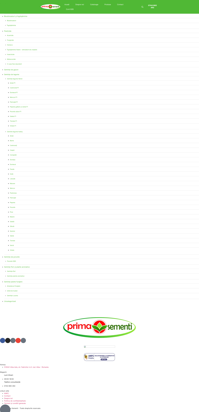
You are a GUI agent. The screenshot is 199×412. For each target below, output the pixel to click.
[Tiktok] (13, 340)
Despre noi (79, 4)
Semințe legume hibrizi (14, 79)
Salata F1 (13, 116)
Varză (12, 245)
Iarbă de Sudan (12, 291)
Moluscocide (11, 59)
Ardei (11, 136)
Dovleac (12, 160)
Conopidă (13, 155)
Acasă (66, 4)
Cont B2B (69, 9)
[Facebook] (2, 340)
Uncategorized (10, 301)
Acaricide (10, 35)
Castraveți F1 (14, 88)
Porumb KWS (11, 261)
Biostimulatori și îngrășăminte (15, 16)
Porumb (12, 207)
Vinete (12, 250)
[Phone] (23, 340)
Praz (11, 212)
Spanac (12, 231)
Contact (120, 4)
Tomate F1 (13, 121)
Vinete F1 (13, 126)
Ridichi (12, 217)
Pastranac (13, 193)
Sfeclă (12, 226)
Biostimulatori (11, 20)
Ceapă (12, 150)
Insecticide (10, 54)
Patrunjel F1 (14, 102)
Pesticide (7, 31)
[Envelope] (18, 340)
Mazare (12, 183)
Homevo (10, 45)
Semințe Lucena (12, 295)
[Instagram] (7, 340)
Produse (107, 4)
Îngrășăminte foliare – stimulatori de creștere (22, 50)
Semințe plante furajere (13, 282)
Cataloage (94, 4)
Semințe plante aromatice (15, 276)
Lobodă (12, 179)
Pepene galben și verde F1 (19, 107)
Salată (12, 221)
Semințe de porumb (12, 257)
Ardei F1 (12, 83)
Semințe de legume (11, 74)
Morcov (12, 188)
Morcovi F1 (13, 97)
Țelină (12, 236)
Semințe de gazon (11, 70)
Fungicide (10, 40)
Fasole (12, 169)
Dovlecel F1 (14, 92)
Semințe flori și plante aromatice (17, 267)
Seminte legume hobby (15, 131)
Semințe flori (11, 271)
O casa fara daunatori (14, 64)
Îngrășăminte (11, 25)
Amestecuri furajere (13, 286)
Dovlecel (13, 164)
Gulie (11, 174)
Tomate (12, 240)
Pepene (12, 202)
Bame (12, 140)
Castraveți (13, 145)
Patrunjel (13, 198)
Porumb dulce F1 (15, 111)
